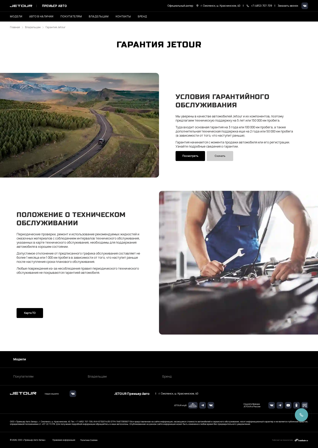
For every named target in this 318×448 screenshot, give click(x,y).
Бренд (167, 376)
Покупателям (23, 376)
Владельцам (97, 376)
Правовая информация (63, 440)
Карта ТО (30, 313)
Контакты (123, 16)
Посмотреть (190, 156)
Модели (19, 359)
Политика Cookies (89, 440)
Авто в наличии (41, 16)
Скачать (220, 156)
